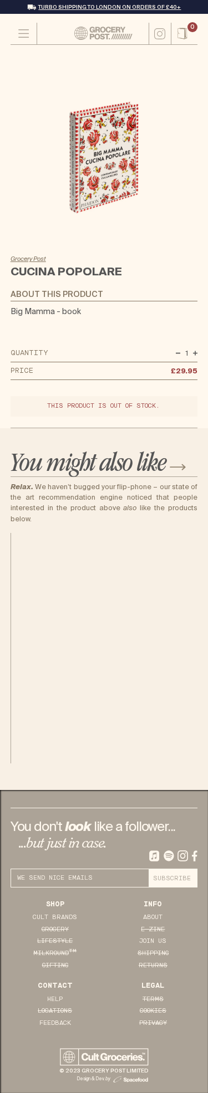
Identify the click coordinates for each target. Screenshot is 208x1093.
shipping (153, 953)
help (55, 999)
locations (55, 1010)
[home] (93, 32)
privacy (153, 1023)
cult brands (55, 917)
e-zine (153, 929)
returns (153, 965)
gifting (55, 965)
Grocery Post (28, 258)
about (153, 917)
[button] (184, 34)
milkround (55, 953)
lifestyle (55, 941)
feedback (55, 1023)
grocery (55, 929)
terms (153, 999)
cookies (153, 1010)
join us (152, 941)
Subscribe (172, 878)
